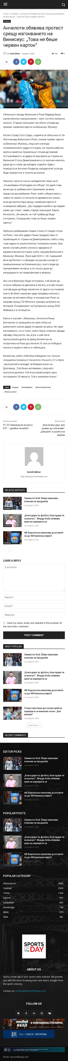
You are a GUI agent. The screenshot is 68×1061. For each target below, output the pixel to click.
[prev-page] (5, 549)
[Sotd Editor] (5, 53)
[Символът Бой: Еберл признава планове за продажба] (12, 503)
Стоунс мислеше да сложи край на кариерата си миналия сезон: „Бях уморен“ (43, 711)
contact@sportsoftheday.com (30, 990)
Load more (33, 725)
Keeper (15, 387)
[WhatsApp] (38, 62)
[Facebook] (16, 62)
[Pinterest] (31, 62)
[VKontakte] (49, 1013)
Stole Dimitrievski (43, 387)
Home (6, 13)
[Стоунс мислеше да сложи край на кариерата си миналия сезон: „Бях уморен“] (12, 713)
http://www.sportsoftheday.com (34, 476)
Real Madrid (27, 387)
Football (14, 13)
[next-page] (10, 549)
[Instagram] (42, 1013)
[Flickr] (34, 1013)
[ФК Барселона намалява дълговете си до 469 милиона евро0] (12, 537)
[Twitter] (23, 62)
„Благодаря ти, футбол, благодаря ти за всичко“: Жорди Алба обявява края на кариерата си (44, 518)
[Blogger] (18, 1013)
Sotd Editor (15, 53)
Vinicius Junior (10, 392)
